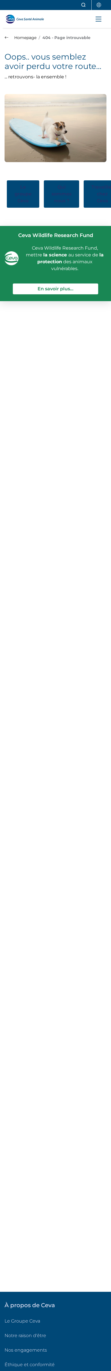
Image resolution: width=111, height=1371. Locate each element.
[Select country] (99, 5)
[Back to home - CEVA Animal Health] (27, 19)
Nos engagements (26, 1350)
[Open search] (83, 5)
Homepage (24, 37)
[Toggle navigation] (98, 19)
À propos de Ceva (30, 1305)
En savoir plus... (68, 288)
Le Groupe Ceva (22, 1321)
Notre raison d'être (25, 1335)
